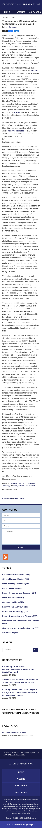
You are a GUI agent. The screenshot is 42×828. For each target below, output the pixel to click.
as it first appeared (16, 131)
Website (21, 12)
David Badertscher (13, 598)
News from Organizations (15, 584)
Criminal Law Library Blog (21, 4)
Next (22, 498)
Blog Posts (21, 792)
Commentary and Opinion (18, 483)
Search (35, 650)
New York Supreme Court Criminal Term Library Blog (20, 711)
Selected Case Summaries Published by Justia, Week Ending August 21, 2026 (20, 681)
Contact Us (35, 12)
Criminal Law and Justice (15, 579)
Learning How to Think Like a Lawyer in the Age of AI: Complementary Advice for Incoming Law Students (20, 692)
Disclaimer (21, 786)
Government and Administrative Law (20, 628)
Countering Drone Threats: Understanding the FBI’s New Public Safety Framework (18, 669)
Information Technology (15, 611)
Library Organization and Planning (19, 616)
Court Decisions (11, 588)
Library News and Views (15, 607)
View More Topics (10, 633)
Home (7, 12)
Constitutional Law (13, 602)
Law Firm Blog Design (20, 825)
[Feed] (5, 557)
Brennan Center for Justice (14, 733)
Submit (21, 547)
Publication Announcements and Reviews (20, 622)
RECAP (34, 71)
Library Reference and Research (24, 486)
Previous (7, 498)
